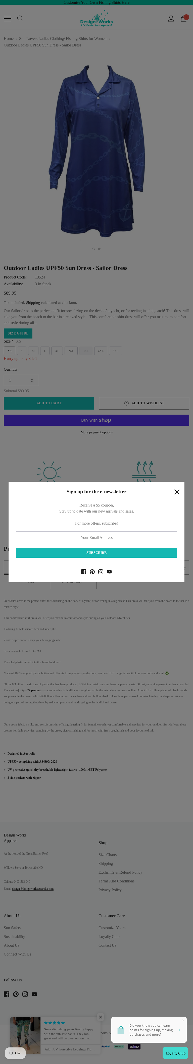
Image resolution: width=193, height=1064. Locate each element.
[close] (177, 493)
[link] (83, 572)
